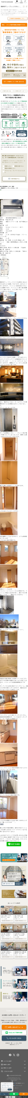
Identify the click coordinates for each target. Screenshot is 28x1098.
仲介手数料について (20, 1083)
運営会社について (14, 1044)
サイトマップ (19, 1085)
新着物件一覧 (9, 1043)
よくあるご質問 (18, 1043)
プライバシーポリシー (14, 1088)
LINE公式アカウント (6, 835)
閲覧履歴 (21, 2)
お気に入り (17, 2)
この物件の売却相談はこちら (16, 18)
